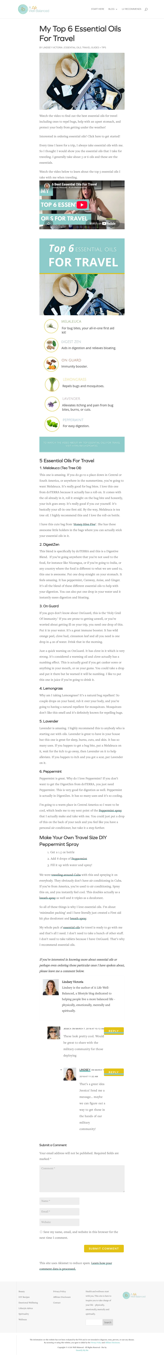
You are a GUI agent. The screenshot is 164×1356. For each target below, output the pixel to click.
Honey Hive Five (84, 524)
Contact (57, 1303)
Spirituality (24, 1314)
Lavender (50, 721)
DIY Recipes (24, 1297)
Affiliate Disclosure (62, 1297)
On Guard (51, 606)
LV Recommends (131, 9)
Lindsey (84, 1069)
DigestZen (51, 544)
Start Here (97, 9)
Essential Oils (72, 47)
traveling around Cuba (66, 875)
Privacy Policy (59, 1292)
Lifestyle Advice (26, 1308)
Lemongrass (53, 688)
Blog (111, 9)
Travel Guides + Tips (94, 47)
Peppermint (52, 771)
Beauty (22, 1292)
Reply (114, 1031)
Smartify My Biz (82, 1350)
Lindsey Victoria (52, 47)
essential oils (71, 927)
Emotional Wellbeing (28, 1303)
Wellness (23, 1320)
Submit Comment (104, 1248)
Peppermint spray (110, 810)
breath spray (47, 898)
